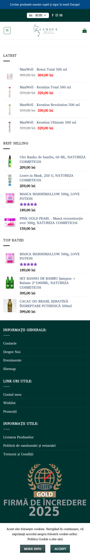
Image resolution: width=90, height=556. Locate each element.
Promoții (10, 411)
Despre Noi (12, 352)
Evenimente (12, 360)
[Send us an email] (61, 15)
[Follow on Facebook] (52, 15)
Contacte (10, 343)
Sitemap (9, 369)
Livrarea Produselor (18, 437)
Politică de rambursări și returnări (29, 445)
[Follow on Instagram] (56, 15)
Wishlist (9, 403)
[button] (7, 30)
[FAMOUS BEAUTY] (45, 30)
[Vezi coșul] (84, 30)
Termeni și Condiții (18, 454)
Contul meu (12, 394)
